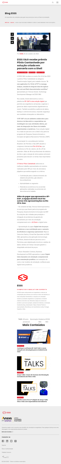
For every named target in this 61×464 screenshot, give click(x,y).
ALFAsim (35, 222)
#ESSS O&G (47, 320)
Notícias (32, 72)
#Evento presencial (26, 320)
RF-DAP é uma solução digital (34, 101)
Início (7, 22)
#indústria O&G (41, 320)
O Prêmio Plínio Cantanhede (26, 164)
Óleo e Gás (40, 72)
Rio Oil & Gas (37, 146)
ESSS (21, 54)
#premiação (34, 319)
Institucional (22, 72)
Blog (12, 22)
